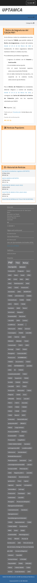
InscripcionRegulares (21, 551)
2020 (19, 543)
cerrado (29, 464)
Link (30, 460)
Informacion (11, 452)
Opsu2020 (19, 555)
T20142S (21, 436)
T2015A (23, 304)
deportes (18, 485)
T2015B (22, 300)
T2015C (16, 287)
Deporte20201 (12, 563)
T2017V (10, 407)
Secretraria (24, 510)
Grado (22, 275)
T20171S (16, 337)
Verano (25, 308)
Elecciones (22, 316)
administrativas (19, 296)
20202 (9, 473)
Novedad (20, 324)
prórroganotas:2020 (13, 448)
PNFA (21, 279)
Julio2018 (10, 386)
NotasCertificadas (22, 419)
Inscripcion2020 (12, 468)
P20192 (25, 349)
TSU (18, 262)
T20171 (20, 345)
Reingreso (20, 312)
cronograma (27, 485)
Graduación (11, 271)
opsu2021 (21, 497)
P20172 (16, 304)
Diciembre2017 (12, 436)
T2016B (17, 411)
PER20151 (10, 341)
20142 (9, 366)
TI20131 (28, 361)
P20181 (28, 300)
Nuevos (17, 415)
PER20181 (18, 341)
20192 (18, 320)
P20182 (22, 530)
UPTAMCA (12, 9)
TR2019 (10, 522)
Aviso (28, 271)
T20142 (18, 394)
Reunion (24, 431)
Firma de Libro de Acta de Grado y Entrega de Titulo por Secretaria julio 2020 (20, 547)
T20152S (18, 382)
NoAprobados (12, 477)
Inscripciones (23, 526)
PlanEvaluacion (12, 460)
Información (11, 328)
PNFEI (9, 530)
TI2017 (18, 349)
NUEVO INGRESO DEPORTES (10, 178)
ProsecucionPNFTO (13, 431)
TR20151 (10, 361)
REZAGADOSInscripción (14, 456)
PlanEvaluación (18, 283)
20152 (9, 287)
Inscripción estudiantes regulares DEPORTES (16, 171)
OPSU (28, 275)
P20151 (20, 328)
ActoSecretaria (22, 452)
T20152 (29, 390)
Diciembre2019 (12, 316)
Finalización (11, 493)
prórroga (21, 489)
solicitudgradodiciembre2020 (16, 464)
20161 (9, 370)
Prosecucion (11, 357)
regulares (10, 485)
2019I (29, 571)
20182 (18, 308)
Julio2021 (29, 473)
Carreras (25, 320)
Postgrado (21, 271)
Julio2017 (26, 398)
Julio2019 (10, 320)
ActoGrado (11, 312)
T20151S (21, 370)
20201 (23, 337)
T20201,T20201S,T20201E (14, 444)
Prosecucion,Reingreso (23, 501)
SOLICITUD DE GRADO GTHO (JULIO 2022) (14, 192)
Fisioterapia (21, 493)
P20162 (26, 378)
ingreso (26, 481)
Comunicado (12, 345)
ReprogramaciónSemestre (15, 506)
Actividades (11, 291)
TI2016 (10, 415)
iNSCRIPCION (27, 291)
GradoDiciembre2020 (14, 374)
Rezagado (11, 501)
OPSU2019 (28, 563)
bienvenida (23, 460)
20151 (9, 283)
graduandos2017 (12, 423)
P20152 (10, 427)
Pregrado (10, 394)
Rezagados (11, 353)
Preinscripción (24, 468)
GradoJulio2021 (21, 353)
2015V (9, 337)
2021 (29, 493)
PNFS (27, 279)
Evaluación (11, 390)
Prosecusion (11, 440)
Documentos (19, 361)
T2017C (17, 403)
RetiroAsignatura (23, 534)
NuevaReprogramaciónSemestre (17, 518)
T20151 (25, 374)
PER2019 (16, 538)
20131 (9, 275)
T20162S (24, 407)
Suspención (18, 378)
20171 (18, 386)
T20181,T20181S (12, 526)
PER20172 (23, 423)
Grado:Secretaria (19, 571)
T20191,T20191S (19, 567)
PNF (14, 107)
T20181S (29, 296)
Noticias (25, 382)
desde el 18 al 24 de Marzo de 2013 (17, 46)
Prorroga (10, 349)
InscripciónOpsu (12, 559)
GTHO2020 (23, 559)
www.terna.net (14, 577)
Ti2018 (29, 522)
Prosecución (24, 287)
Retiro (16, 275)
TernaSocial (16, 112)
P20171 (10, 403)
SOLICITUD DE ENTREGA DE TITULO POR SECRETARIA (17, 199)
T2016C (24, 411)
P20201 (21, 563)
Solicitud (27, 328)
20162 (27, 283)
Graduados (11, 419)
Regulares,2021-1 (19, 473)
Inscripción (12, 267)
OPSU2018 (11, 398)
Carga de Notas (19, 427)
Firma (9, 538)
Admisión (22, 267)
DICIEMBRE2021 (22, 357)
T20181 (10, 296)
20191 (27, 345)
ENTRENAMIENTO (19, 366)
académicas (11, 324)
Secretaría (27, 444)
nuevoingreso (12, 333)
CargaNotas (21, 440)
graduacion (11, 481)
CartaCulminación (13, 510)
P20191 (10, 567)
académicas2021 (26, 448)
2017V (23, 415)
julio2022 (29, 366)
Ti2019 (28, 567)
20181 (19, 291)
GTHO (15, 279)
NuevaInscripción (24, 477)
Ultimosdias (20, 390)
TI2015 (24, 386)
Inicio (24, 394)
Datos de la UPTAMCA (13, 246)
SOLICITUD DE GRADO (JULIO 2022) (12, 185)
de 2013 (27, 92)
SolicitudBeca (12, 489)
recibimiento (11, 497)
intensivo (10, 555)
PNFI (9, 279)
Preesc (16, 530)
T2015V (26, 341)
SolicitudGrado (12, 300)
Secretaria (11, 308)
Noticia (19, 398)
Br (15, 370)
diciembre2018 (12, 534)
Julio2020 (28, 333)
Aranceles (24, 403)
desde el (7, 92)
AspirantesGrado (19, 522)
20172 (9, 304)
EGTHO (10, 571)
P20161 (10, 411)
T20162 (17, 407)
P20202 (10, 378)
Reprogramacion (13, 514)
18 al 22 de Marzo (17, 92)
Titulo (19, 481)
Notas (25, 262)
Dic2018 (10, 382)
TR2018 (21, 333)
